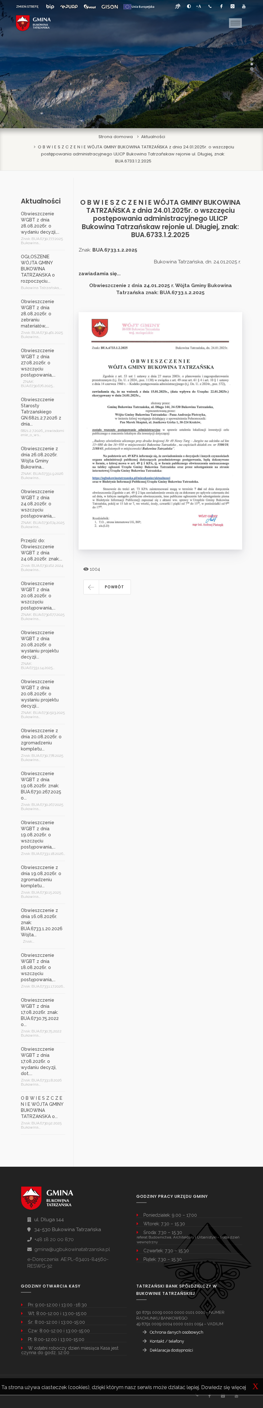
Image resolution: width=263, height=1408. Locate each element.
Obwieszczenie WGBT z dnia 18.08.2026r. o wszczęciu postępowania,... (38, 967)
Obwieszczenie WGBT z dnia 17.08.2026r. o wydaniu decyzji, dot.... (38, 1061)
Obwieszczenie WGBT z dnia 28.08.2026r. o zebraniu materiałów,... (37, 313)
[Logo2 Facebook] (209, 1396)
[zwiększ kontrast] (189, 6)
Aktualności (153, 137)
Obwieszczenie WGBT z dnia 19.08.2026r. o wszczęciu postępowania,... (38, 834)
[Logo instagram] (232, 6)
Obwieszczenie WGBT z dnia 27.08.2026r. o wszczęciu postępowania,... (38, 362)
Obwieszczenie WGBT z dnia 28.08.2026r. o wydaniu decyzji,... (40, 223)
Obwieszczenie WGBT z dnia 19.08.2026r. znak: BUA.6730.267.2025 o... (41, 785)
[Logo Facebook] (221, 6)
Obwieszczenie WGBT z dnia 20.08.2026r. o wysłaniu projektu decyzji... (40, 644)
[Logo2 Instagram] (223, 1396)
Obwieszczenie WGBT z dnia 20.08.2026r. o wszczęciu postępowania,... (38, 595)
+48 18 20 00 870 (54, 1239)
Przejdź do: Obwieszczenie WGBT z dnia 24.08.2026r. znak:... (41, 549)
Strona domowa (115, 137)
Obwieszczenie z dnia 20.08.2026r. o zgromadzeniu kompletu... (41, 739)
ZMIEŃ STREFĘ (27, 6)
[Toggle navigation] (235, 23)
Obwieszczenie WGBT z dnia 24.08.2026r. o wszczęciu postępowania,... (38, 503)
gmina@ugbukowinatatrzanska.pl (72, 1249)
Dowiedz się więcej (223, 1387)
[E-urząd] (89, 6)
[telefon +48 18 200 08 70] (210, 6)
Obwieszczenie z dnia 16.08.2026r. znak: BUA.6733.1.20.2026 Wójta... (42, 922)
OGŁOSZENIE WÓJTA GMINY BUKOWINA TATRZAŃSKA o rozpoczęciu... (38, 269)
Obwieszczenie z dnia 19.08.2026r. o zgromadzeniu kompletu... (41, 876)
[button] (107, 587)
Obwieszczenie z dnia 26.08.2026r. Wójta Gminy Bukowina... (39, 457)
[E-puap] (68, 6)
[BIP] (50, 6)
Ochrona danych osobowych (176, 1332)
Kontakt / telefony (167, 1341)
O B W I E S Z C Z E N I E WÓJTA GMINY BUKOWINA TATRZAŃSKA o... (42, 1107)
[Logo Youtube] (244, 6)
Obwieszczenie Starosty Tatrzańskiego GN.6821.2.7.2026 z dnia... (41, 412)
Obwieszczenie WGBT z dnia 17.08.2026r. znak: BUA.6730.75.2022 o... (40, 1012)
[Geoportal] (109, 6)
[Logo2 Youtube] (236, 1396)
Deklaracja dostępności (171, 1350)
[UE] (138, 6)
